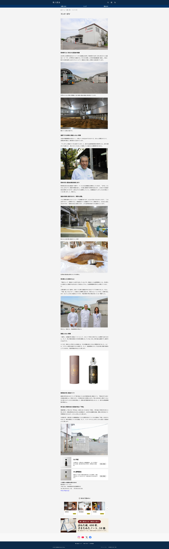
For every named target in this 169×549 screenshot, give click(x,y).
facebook (90, 537)
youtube (82, 537)
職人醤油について (78, 543)
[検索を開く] (108, 2)
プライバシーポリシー (104, 547)
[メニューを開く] (111, 2)
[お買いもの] (114, 2)
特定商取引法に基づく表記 (112, 547)
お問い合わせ (85, 543)
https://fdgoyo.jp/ (65, 490)
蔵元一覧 (68, 9)
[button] (107, 508)
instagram (79, 537)
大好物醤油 (91, 543)
